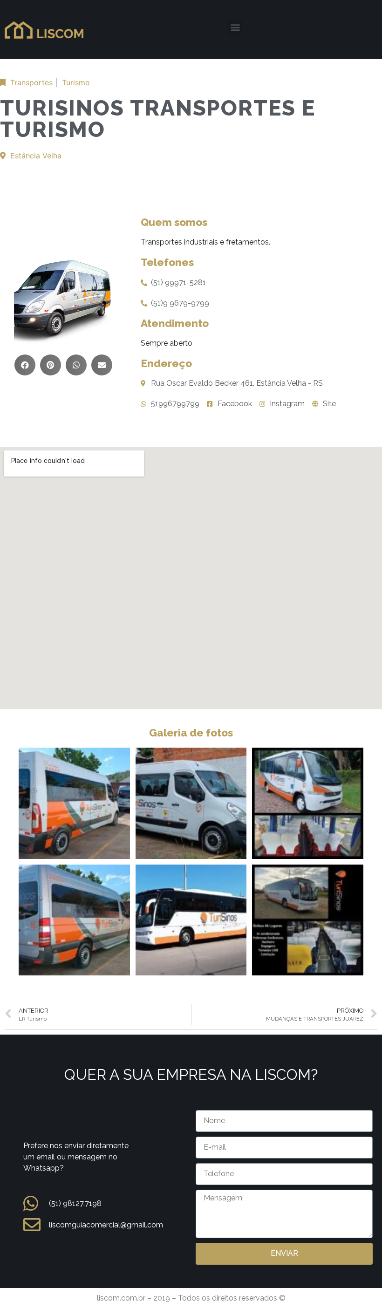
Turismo (76, 82)
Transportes (31, 82)
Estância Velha (35, 155)
